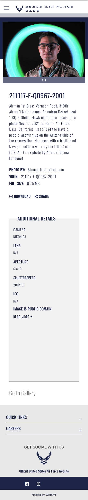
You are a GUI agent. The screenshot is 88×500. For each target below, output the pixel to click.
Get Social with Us (44, 447)
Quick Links (16, 417)
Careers (13, 428)
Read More (21, 316)
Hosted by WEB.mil (44, 494)
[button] (6, 8)
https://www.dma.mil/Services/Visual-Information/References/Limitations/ (38, 368)
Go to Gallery (22, 392)
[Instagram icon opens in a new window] (38, 484)
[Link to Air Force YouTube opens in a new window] (49, 482)
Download (21, 196)
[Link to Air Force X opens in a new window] (61, 482)
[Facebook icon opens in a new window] (27, 484)
